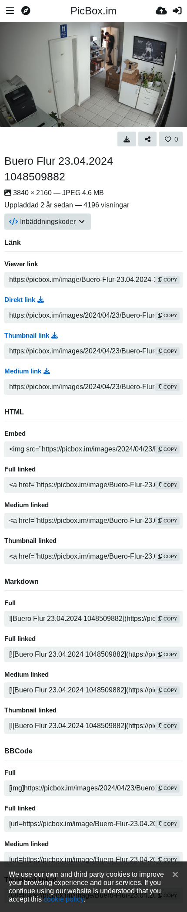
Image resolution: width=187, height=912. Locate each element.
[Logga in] (177, 11)
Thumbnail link (26, 335)
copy (169, 279)
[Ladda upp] (161, 11)
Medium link (22, 371)
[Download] (126, 139)
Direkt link (19, 299)
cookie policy (63, 899)
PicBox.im (93, 11)
